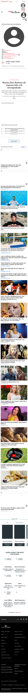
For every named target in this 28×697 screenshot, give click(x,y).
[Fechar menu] (11, 24)
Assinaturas (12, 53)
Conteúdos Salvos (15, 54)
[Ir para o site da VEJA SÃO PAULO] (14, 12)
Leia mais (14, 141)
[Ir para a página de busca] (26, 20)
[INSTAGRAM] (26, 619)
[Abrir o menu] (2, 12)
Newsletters (12, 58)
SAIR (24, 11)
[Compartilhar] (2, 136)
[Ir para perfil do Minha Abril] (14, 50)
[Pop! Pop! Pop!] (4, 63)
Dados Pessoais (14, 55)
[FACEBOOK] (20, 619)
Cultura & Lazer (14, 79)
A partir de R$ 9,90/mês (8, 545)
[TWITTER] (23, 619)
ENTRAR (23, 10)
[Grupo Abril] (4, 1)
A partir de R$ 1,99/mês (20, 545)
